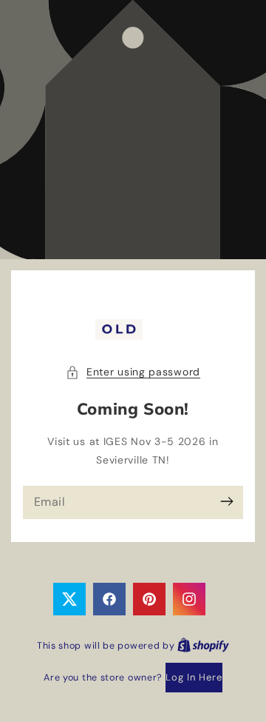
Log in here (194, 677)
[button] (133, 372)
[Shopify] (203, 645)
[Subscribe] (226, 501)
